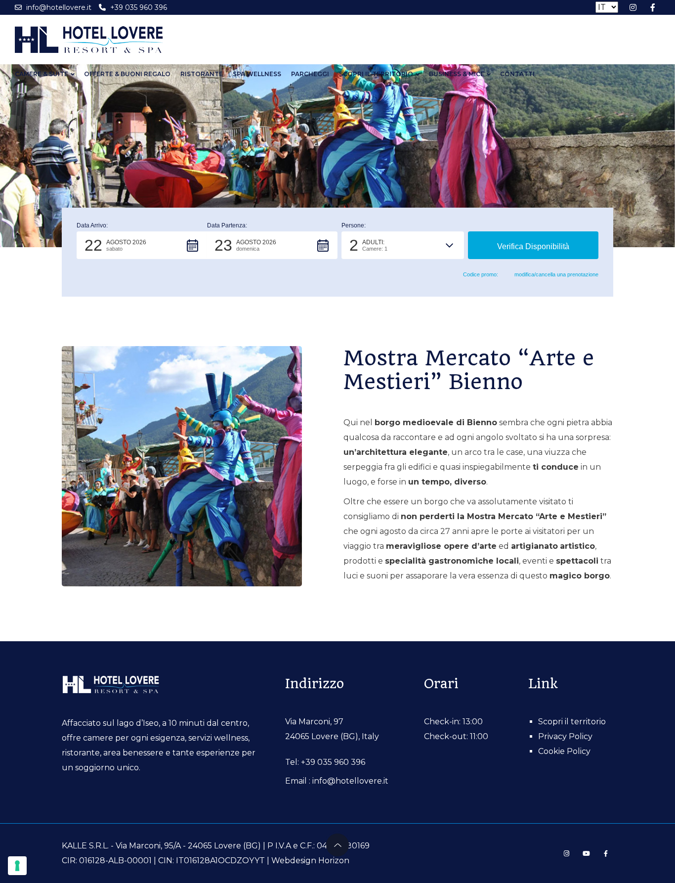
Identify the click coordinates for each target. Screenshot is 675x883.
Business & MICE (456, 74)
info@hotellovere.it (350, 781)
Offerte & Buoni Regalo (127, 74)
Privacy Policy (565, 736)
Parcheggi (310, 74)
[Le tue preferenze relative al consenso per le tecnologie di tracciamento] (17, 865)
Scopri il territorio (376, 74)
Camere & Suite (41, 74)
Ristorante (201, 74)
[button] (142, 245)
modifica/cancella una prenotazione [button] (556, 274)
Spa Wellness (257, 74)
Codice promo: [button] (480, 274)
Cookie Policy (564, 751)
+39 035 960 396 (333, 762)
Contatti (517, 74)
